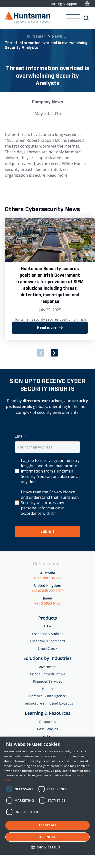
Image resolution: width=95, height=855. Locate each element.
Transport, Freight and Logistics (47, 703)
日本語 (87, 4)
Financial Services (47, 681)
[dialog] (47, 796)
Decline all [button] (47, 837)
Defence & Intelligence (47, 696)
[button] (47, 847)
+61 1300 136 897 (47, 578)
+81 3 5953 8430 (47, 603)
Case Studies (47, 729)
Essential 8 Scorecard (47, 641)
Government (48, 666)
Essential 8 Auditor (47, 633)
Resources (47, 721)
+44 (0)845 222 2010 (47, 590)
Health (47, 688)
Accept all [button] (47, 825)
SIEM (48, 626)
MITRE (47, 736)
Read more (57, 175)
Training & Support (63, 4)
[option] (50, 279)
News (57, 36)
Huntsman (36, 36)
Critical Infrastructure (47, 674)
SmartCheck (47, 648)
